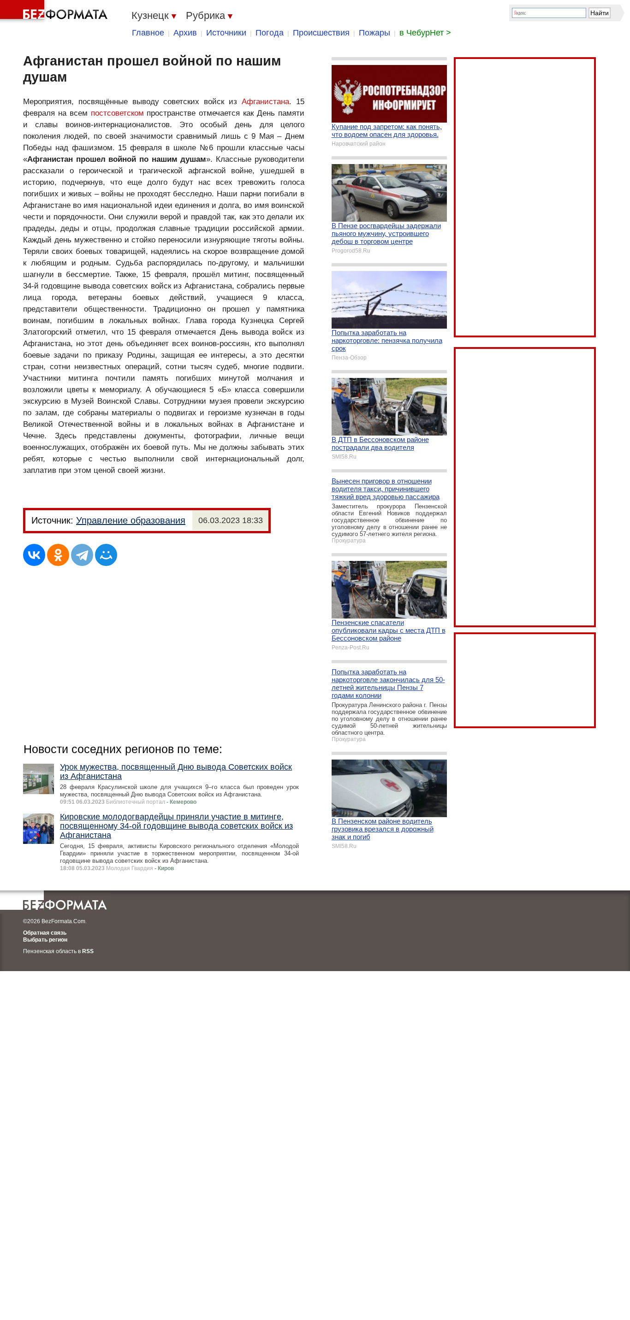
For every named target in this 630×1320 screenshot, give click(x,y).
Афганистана (265, 101)
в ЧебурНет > (425, 32)
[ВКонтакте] (34, 555)
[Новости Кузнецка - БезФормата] (55, 11)
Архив (185, 32)
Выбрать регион (45, 940)
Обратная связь (44, 933)
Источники (226, 32)
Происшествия (321, 32)
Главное (148, 32)
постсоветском (117, 113)
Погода (270, 32)
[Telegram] (82, 555)
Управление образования (130, 520)
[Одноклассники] (58, 555)
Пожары (374, 32)
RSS (88, 951)
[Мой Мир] (106, 555)
